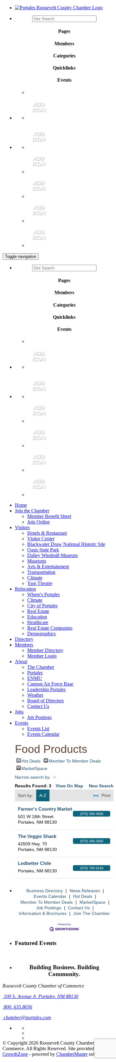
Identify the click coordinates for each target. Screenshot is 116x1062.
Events (21, 723)
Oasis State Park (43, 549)
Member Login (42, 656)
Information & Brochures (43, 913)
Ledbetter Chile (34, 863)
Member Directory (45, 650)
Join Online (38, 521)
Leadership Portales (46, 689)
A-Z (42, 795)
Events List (38, 728)
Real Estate (38, 611)
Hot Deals (31, 760)
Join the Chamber (32, 510)
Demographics (41, 633)
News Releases (85, 890)
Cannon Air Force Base (50, 683)
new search (101, 785)
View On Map (69, 785)
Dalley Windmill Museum (52, 555)
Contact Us (38, 706)
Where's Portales (43, 594)
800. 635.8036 (17, 1007)
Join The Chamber (91, 913)
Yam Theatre (39, 583)
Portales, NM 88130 (41, 996)
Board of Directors (45, 700)
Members (24, 644)
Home (21, 505)
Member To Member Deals (75, 760)
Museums (36, 561)
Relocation (25, 589)
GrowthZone (15, 1054)
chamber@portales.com (26, 1017)
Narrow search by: (33, 777)
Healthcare (37, 622)
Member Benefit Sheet (49, 516)
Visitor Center (40, 538)
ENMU (34, 678)
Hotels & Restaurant (47, 533)
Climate (34, 577)
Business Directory (44, 890)
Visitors (22, 527)
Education (37, 616)
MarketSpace (34, 768)
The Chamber (40, 667)
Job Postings (39, 717)
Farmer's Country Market (45, 809)
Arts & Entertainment (48, 566)
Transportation (41, 572)
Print (105, 795)
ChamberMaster (72, 1054)
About (21, 661)
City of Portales (42, 605)
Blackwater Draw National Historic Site (66, 544)
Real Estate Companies (49, 628)
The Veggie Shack (37, 836)
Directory (24, 639)
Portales (35, 672)
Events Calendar (43, 734)
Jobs (19, 711)
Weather (35, 695)
